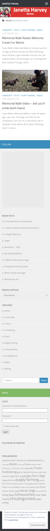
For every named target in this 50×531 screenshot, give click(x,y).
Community (7, 30)
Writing (8, 368)
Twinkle (6, 499)
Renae (43, 487)
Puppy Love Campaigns (11, 487)
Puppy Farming (28, 30)
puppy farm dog (16, 476)
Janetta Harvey (10, 3)
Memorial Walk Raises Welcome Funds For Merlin (22, 40)
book (7, 464)
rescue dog (14, 491)
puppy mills (24, 487)
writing (5, 502)
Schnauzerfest (11, 349)
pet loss (42, 472)
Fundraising (10, 330)
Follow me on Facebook (13, 442)
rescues (38, 491)
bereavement (34, 460)
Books (7, 310)
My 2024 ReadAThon (13, 253)
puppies (5, 476)
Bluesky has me (12, 279)
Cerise (27, 464)
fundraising (9, 472)
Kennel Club (28, 472)
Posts (17, 30)
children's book (36, 464)
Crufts (12, 468)
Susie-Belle (40, 495)
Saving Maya (8, 495)
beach (25, 460)
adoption (6, 460)
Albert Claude (16, 460)
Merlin (36, 472)
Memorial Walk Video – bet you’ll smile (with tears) (23, 105)
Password (6, 416)
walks (38, 499)
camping (21, 464)
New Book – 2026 (12, 247)
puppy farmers (8, 480)
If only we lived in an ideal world (18, 221)
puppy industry (38, 483)
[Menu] (46, 3)
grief (19, 472)
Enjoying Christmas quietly (16, 266)
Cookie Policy (13, 519)
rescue (5, 491)
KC (22, 472)
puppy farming (27, 479)
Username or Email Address (14, 405)
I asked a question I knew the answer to (22, 227)
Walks (40, 30)
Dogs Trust (19, 468)
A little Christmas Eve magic (17, 260)
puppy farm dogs (34, 475)
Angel (7, 240)
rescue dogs (27, 490)
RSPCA (44, 491)
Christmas (6, 468)
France (8, 323)
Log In (5, 431)
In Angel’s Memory (13, 234)
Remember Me (11, 426)
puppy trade (34, 487)
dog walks (28, 468)
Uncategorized (11, 355)
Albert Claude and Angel (15, 272)
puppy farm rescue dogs (24, 483)
